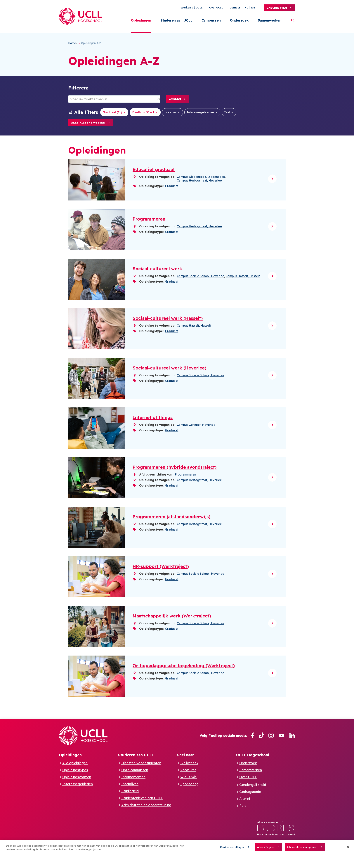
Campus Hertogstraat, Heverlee (199, 180)
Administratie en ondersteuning (146, 805)
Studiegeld (130, 791)
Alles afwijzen (266, 847)
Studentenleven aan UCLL (142, 798)
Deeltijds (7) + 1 (143, 112)
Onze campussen (134, 770)
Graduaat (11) (112, 112)
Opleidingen (141, 20)
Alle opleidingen (75, 763)
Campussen (211, 20)
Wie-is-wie (188, 777)
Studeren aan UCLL (176, 20)
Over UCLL (216, 7)
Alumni (244, 799)
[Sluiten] (348, 847)
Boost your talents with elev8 (276, 834)
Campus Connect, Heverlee (196, 425)
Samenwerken (269, 20)
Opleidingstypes (75, 770)
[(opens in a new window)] (252, 735)
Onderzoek (239, 20)
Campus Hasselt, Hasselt (243, 276)
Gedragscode (250, 792)
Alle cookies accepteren (302, 847)
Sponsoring (189, 784)
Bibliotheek (189, 763)
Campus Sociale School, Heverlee (200, 276)
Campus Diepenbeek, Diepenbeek (201, 177)
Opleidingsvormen (76, 777)
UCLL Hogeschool (252, 755)
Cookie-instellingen (232, 847)
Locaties (170, 112)
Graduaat (171, 186)
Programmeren (185, 474)
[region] (177, 847)
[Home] (80, 16)
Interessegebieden (200, 112)
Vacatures (188, 770)
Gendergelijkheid (252, 785)
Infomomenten (133, 777)
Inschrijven (277, 7)
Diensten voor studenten (141, 763)
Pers (243, 806)
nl (246, 7)
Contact (235, 7)
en (253, 7)
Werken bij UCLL (191, 7)
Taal (227, 112)
